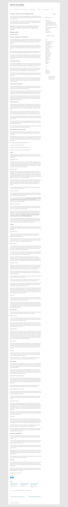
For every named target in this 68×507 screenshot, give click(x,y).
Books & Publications (48, 42)
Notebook (39, 9)
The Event (46, 63)
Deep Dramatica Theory (20, 490)
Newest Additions (46, 9)
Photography (47, 59)
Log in (46, 69)
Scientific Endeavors (24, 9)
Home (11, 9)
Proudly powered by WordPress (14, 502)
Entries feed (47, 70)
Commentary (47, 45)
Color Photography (48, 44)
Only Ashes (47, 29)
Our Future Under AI (48, 21)
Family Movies (47, 51)
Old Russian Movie (48, 32)
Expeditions (47, 48)
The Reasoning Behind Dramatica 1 (35, 496)
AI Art (46, 39)
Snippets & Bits (47, 62)
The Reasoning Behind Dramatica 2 (50, 22)
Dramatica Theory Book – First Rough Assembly (24, 484)
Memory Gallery (32, 9)
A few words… (47, 20)
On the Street (47, 30)
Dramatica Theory (48, 47)
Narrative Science (48, 54)
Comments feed (47, 71)
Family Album (47, 50)
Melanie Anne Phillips (17, 5)
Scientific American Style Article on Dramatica (35, 484)
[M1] (26, 69)
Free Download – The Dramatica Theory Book (14, 484)
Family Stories (47, 52)
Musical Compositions (48, 53)
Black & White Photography (49, 41)
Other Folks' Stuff (48, 58)
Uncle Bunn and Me (48, 28)
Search (52, 9)
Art (45, 40)
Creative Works (16, 9)
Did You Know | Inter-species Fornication (17, 496)
